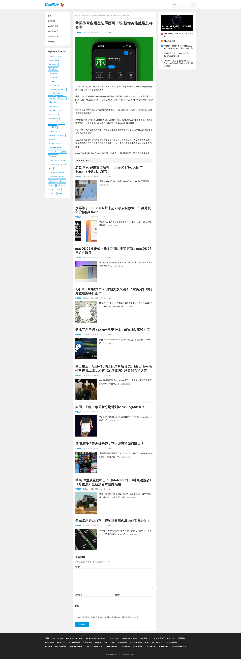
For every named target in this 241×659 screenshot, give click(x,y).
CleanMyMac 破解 (129, 638)
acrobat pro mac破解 (153, 642)
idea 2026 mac (101, 642)
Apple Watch (53, 73)
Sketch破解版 (74, 642)
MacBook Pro (53, 119)
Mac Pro (52, 135)
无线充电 (52, 193)
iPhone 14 (61, 98)
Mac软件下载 (53, 31)
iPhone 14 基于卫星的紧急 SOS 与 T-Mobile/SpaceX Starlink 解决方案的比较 (178, 63)
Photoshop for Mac (74, 638)
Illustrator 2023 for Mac (57, 90)
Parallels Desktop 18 (56, 148)
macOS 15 (52, 127)
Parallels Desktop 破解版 (96, 638)
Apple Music (53, 65)
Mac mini (52, 123)
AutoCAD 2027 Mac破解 (55, 646)
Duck (87, 32)
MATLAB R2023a (55, 144)
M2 (60, 110)
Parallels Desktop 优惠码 (57, 152)
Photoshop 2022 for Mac (57, 160)
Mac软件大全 (145, 638)
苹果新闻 (51, 21)
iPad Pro (52, 98)
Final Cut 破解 (136, 642)
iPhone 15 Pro (53, 106)
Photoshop (52, 156)
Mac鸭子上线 (169, 41)
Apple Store (53, 69)
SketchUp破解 (171, 642)
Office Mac (114, 638)
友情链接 (51, 42)
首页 (49, 16)
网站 (77, 606)
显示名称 (79, 595)
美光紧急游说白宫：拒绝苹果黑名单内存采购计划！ (112, 521)
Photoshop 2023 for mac (57, 164)
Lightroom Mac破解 (94, 646)
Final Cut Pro (53, 77)
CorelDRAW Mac (76, 646)
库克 (58, 189)
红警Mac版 (87, 642)
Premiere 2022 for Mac (56, 173)
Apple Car (61, 56)
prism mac (61, 642)
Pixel (50, 168)
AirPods (51, 56)
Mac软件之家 (53, 36)
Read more (103, 185)
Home (77, 15)
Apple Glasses (54, 61)
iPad (50, 94)
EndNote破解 (111, 646)
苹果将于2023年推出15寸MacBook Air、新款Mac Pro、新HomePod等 (178, 47)
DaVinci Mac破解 (179, 646)
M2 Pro (51, 115)
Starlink (51, 185)
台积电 (51, 189)
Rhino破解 (49, 642)
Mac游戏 (61, 135)
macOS (61, 123)
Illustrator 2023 (54, 85)
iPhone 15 (52, 102)
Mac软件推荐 (53, 26)
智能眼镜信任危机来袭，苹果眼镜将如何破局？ (109, 443)
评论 (77, 567)
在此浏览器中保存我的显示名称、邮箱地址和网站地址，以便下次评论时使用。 (109, 617)
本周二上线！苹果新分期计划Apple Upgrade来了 (110, 407)
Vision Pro (61, 185)
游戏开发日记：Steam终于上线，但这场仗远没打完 (112, 330)
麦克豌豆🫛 (159, 638)
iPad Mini (59, 94)
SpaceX (62, 181)
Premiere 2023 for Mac (56, 177)
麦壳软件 (170, 638)
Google (51, 81)
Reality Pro (52, 181)
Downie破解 (125, 646)
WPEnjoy (132, 655)
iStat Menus (150, 646)
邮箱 (117, 595)
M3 (58, 115)
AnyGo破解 (137, 646)
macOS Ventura (54, 131)
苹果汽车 (62, 193)
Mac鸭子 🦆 (54, 5)
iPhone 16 (52, 110)
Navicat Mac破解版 (119, 642)
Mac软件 (52, 139)
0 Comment (108, 32)
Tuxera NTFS (163, 646)
